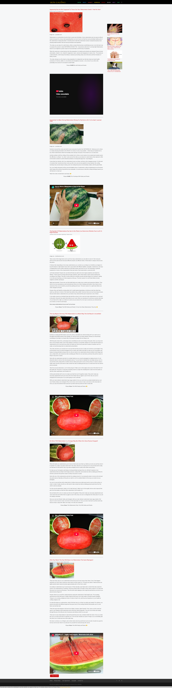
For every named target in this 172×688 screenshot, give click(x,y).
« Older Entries (54, 675)
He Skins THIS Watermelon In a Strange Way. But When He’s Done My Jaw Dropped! (74, 441)
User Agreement (66, 680)
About (113, 2)
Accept (62, 687)
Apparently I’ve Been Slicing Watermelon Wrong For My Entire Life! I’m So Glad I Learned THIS (75, 120)
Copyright (74, 680)
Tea (57, 11)
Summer (64, 123)
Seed (54, 11)
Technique (69, 123)
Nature (79, 2)
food (52, 561)
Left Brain (52, 234)
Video (73, 123)
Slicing (60, 123)
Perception (59, 234)
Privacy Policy (57, 680)
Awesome (52, 442)
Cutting (51, 123)
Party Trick (53, 315)
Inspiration (97, 2)
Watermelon (61, 11)
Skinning (58, 315)
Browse (109, 2)
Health (84, 2)
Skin (61, 442)
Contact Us (80, 680)
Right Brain (64, 234)
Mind (55, 234)
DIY (53, 123)
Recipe (51, 11)
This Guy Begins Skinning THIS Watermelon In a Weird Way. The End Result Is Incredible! (75, 314)
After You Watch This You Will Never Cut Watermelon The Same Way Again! (71, 560)
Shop (118, 2)
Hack (55, 561)
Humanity (90, 2)
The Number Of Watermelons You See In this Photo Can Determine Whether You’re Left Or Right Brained (76, 231)
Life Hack (57, 123)
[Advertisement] (74, 70)
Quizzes (103, 2)
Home (51, 680)
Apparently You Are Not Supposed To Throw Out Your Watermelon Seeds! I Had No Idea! (75, 9)
